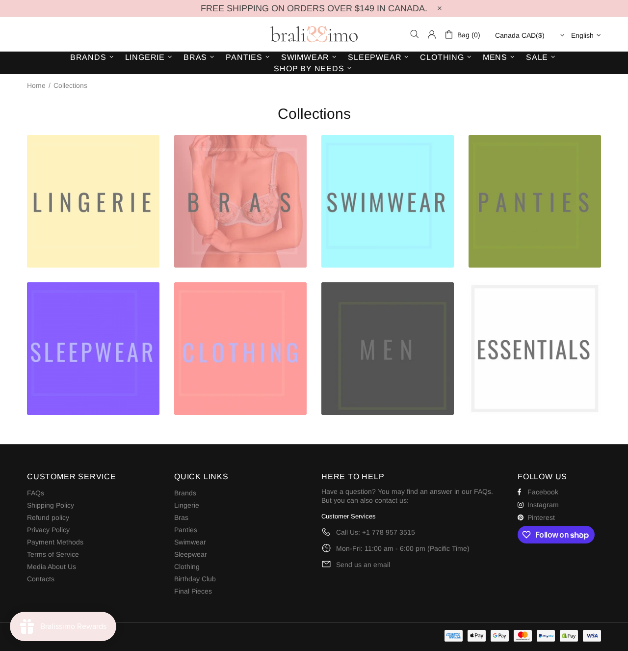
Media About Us (51, 566)
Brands (185, 493)
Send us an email (363, 565)
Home (36, 85)
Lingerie (186, 505)
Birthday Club (195, 579)
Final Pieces (193, 591)
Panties (185, 530)
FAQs (35, 493)
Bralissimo (314, 34)
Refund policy (48, 517)
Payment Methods (55, 542)
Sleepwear (190, 554)
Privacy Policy (48, 530)
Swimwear (190, 542)
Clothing (187, 566)
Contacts (40, 579)
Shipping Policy (50, 505)
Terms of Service (53, 554)
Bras (181, 517)
